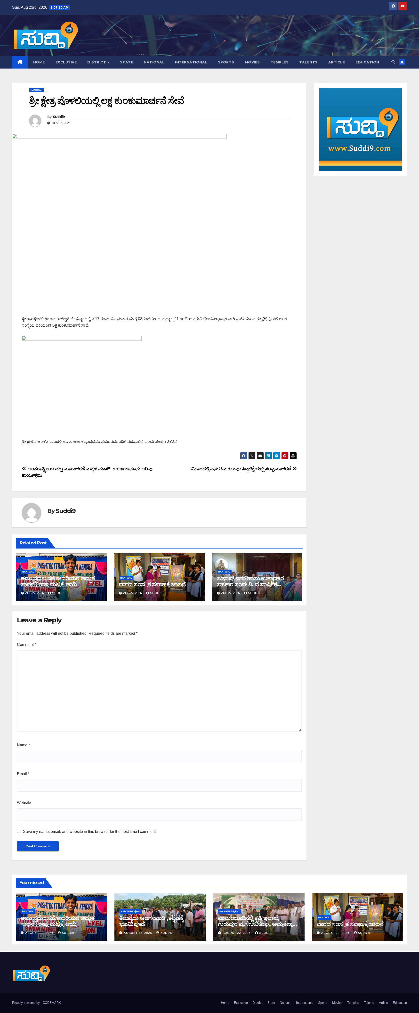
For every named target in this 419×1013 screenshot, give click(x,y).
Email (23, 774)
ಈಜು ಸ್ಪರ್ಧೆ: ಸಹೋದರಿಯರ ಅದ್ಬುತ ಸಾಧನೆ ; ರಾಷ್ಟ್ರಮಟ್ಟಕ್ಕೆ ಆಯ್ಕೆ (58, 581)
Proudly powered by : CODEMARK (36, 1003)
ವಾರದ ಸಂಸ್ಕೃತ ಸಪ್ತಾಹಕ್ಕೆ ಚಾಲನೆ (152, 584)
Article (336, 62)
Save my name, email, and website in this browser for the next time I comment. (90, 831)
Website (24, 803)
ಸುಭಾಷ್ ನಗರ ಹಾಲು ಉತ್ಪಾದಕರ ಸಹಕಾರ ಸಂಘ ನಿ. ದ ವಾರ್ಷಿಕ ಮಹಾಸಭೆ (250, 584)
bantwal (36, 90)
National (154, 62)
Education (367, 62)
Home (39, 62)
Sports (226, 62)
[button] (393, 62)
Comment (26, 644)
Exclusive (66, 62)
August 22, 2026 (39, 933)
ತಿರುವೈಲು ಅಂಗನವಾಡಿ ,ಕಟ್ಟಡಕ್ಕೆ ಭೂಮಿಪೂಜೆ (151, 921)
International (191, 62)
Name (23, 745)
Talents (308, 62)
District (97, 62)
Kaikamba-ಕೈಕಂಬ (131, 911)
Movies (252, 62)
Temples (280, 62)
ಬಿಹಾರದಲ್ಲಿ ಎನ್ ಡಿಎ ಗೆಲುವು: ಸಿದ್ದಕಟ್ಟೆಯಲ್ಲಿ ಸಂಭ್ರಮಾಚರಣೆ (241, 468)
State (126, 62)
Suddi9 (59, 117)
